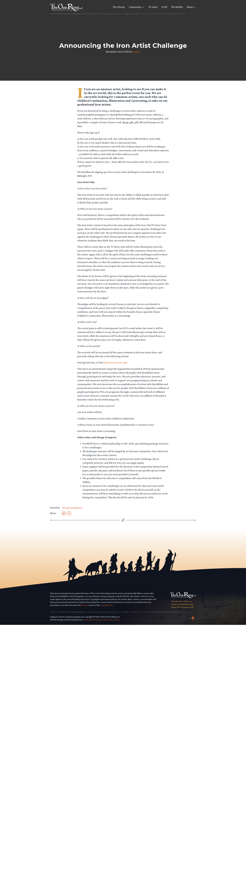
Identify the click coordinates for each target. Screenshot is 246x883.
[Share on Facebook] (69, 513)
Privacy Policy (101, 619)
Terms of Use (114, 619)
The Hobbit (177, 7)
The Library (119, 7)
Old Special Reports (72, 507)
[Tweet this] (64, 513)
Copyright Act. (106, 605)
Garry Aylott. (88, 619)
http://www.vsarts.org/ (115, 362)
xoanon (136, 51)
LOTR (164, 7)
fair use (85, 605)
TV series (153, 7)
